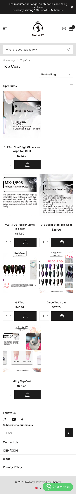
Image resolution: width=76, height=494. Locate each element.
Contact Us (10, 442)
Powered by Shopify (48, 482)
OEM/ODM (10, 450)
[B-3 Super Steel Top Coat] (56, 195)
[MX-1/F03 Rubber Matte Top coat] (20, 195)
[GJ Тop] (20, 272)
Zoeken (69, 49)
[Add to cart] (27, 164)
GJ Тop (19, 302)
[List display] (71, 86)
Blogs (6, 459)
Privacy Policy (12, 467)
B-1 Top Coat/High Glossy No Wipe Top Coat (22, 149)
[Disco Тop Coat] (56, 272)
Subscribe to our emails (18, 425)
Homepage (9, 60)
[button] (11, 161)
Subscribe (69, 432)
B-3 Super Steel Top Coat (56, 224)
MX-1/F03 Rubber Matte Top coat (20, 226)
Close (72, 7)
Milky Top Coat (22, 381)
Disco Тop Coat (56, 302)
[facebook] (22, 419)
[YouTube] (14, 419)
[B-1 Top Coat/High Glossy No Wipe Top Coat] (22, 114)
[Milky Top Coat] (22, 348)
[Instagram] (4, 419)
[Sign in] (64, 28)
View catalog (5, 28)
